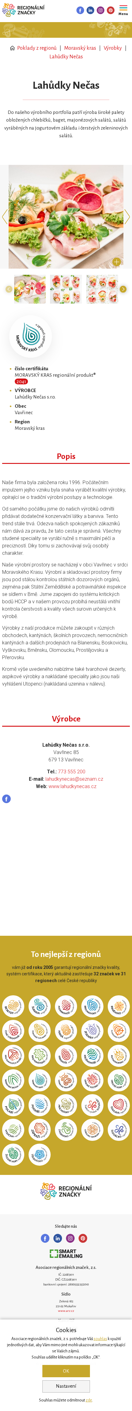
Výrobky (113, 48)
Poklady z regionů (36, 48)
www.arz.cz (66, 1310)
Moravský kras (80, 48)
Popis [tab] (66, 456)
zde (89, 1400)
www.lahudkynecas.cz (72, 786)
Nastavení (66, 1386)
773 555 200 (71, 772)
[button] (6, 217)
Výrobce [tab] (66, 719)
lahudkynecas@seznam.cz (74, 779)
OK (66, 1371)
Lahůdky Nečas (66, 57)
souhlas (100, 1339)
